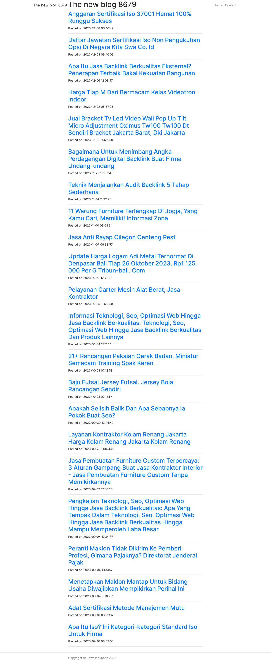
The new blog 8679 (50, 5)
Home (218, 5)
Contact (230, 5)
